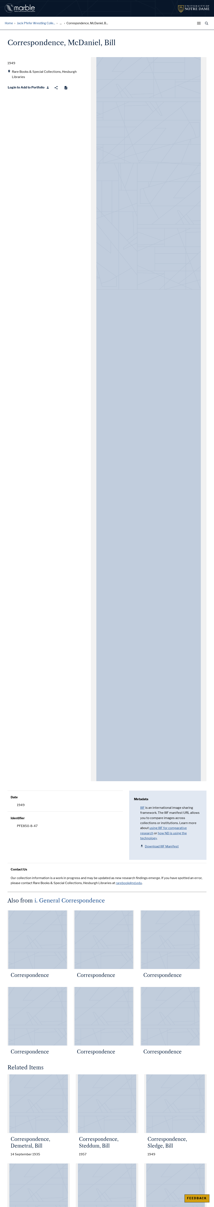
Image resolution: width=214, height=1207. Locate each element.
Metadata (141, 799)
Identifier (18, 818)
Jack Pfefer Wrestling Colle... (36, 23)
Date (14, 797)
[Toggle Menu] (200, 23)
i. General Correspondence (69, 900)
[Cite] (65, 87)
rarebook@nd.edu (129, 883)
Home (9, 23)
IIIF (142, 808)
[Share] (56, 87)
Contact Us (19, 869)
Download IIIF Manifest (162, 846)
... (61, 23)
